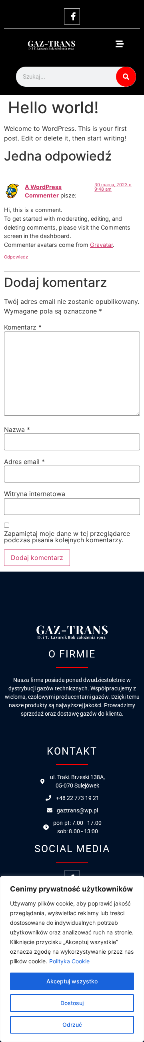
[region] (72, 959)
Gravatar (101, 244)
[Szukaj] (126, 77)
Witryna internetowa (34, 493)
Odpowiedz (16, 257)
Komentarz (23, 327)
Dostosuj (72, 1002)
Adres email (24, 461)
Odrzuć (72, 1024)
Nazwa (17, 429)
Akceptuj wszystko (72, 981)
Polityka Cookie (69, 961)
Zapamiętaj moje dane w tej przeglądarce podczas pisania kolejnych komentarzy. (67, 536)
